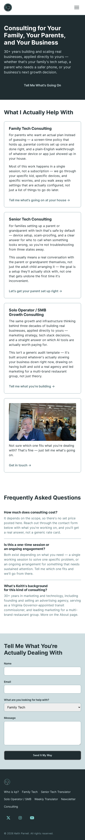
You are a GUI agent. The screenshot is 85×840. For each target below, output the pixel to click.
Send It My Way (42, 755)
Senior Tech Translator (56, 791)
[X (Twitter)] (8, 817)
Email (7, 681)
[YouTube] (32, 817)
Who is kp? (11, 791)
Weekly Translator (46, 799)
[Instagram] (20, 817)
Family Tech (30, 791)
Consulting (11, 806)
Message (10, 717)
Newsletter (68, 799)
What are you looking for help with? (26, 699)
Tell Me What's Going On (42, 85)
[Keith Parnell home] (8, 7)
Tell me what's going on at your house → (39, 200)
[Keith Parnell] (7, 782)
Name (7, 663)
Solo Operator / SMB (17, 799)
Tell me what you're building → (32, 386)
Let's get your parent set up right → (35, 291)
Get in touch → (20, 465)
